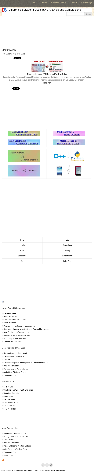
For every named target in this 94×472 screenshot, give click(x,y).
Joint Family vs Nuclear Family (15, 449)
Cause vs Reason (10, 313)
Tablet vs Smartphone (12, 440)
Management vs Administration (15, 369)
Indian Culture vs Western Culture (17, 446)
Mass (22, 251)
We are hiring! (86, 3)
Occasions (67, 245)
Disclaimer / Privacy (58, 3)
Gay (67, 240)
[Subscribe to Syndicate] (3, 460)
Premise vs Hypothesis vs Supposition (19, 326)
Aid (22, 261)
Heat (22, 240)
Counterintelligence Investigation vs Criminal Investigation (27, 329)
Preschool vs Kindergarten (14, 356)
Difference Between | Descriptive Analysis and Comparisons (45, 9)
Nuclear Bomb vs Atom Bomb (15, 353)
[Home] (4, 10)
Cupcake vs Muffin (10, 403)
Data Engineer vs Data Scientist (16, 332)
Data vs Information (11, 366)
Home (34, 3)
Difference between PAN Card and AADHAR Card (47, 74)
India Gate (67, 261)
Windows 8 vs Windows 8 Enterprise (18, 390)
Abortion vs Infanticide (12, 342)
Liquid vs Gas (9, 406)
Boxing (67, 251)
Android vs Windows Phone (14, 372)
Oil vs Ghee (8, 396)
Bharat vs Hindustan (11, 393)
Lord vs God (8, 387)
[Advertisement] (47, 32)
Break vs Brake (9, 323)
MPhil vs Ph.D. (9, 455)
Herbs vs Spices (10, 316)
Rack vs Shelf (9, 399)
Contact (74, 3)
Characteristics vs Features (14, 320)
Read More (47, 83)
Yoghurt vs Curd (10, 375)
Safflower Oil (67, 256)
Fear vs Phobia (9, 409)
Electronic (22, 256)
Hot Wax (22, 245)
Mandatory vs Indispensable (14, 338)
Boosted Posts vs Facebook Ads (16, 335)
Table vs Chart (9, 360)
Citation (44, 3)
